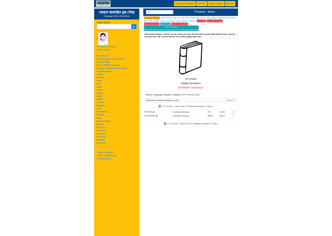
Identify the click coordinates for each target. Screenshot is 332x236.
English (229, 100)
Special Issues (105, 71)
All (234, 100)
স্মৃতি (100, 96)
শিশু (99, 108)
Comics (101, 133)
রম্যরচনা (101, 105)
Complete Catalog (152, 18)
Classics (102, 130)
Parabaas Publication (185, 3)
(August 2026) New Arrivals (110, 59)
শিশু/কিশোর (103, 111)
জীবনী (100, 99)
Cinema (101, 136)
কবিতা (100, 74)
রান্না (99, 118)
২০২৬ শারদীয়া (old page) (109, 65)
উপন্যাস (101, 77)
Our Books (103, 55)
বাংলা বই (201, 3)
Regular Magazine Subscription (112, 68)
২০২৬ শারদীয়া (104, 62)
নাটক (100, 90)
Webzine (230, 3)
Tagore (101, 127)
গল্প (99, 83)
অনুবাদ (101, 93)
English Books (215, 3)
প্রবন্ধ (100, 80)
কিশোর (101, 115)
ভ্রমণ (100, 87)
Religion (102, 143)
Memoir (101, 139)
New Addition (104, 121)
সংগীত (100, 102)
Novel (101, 124)
